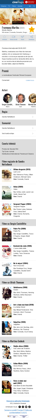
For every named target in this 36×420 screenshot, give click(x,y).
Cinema (3, 6)
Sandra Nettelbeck (8, 117)
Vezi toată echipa (8, 133)
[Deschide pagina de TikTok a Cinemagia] (29, 407)
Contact (20, 410)
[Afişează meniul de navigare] (30, 6)
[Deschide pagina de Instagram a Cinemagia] (23, 407)
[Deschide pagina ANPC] (13, 416)
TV (9, 6)
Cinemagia (18, 2)
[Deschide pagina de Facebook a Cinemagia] (20, 407)
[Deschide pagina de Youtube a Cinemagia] (26, 407)
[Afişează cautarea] (34, 6)
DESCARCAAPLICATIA (31, 2)
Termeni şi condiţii (10, 410)
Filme (14, 6)
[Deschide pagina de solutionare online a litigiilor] (23, 416)
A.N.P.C (24, 413)
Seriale (20, 6)
